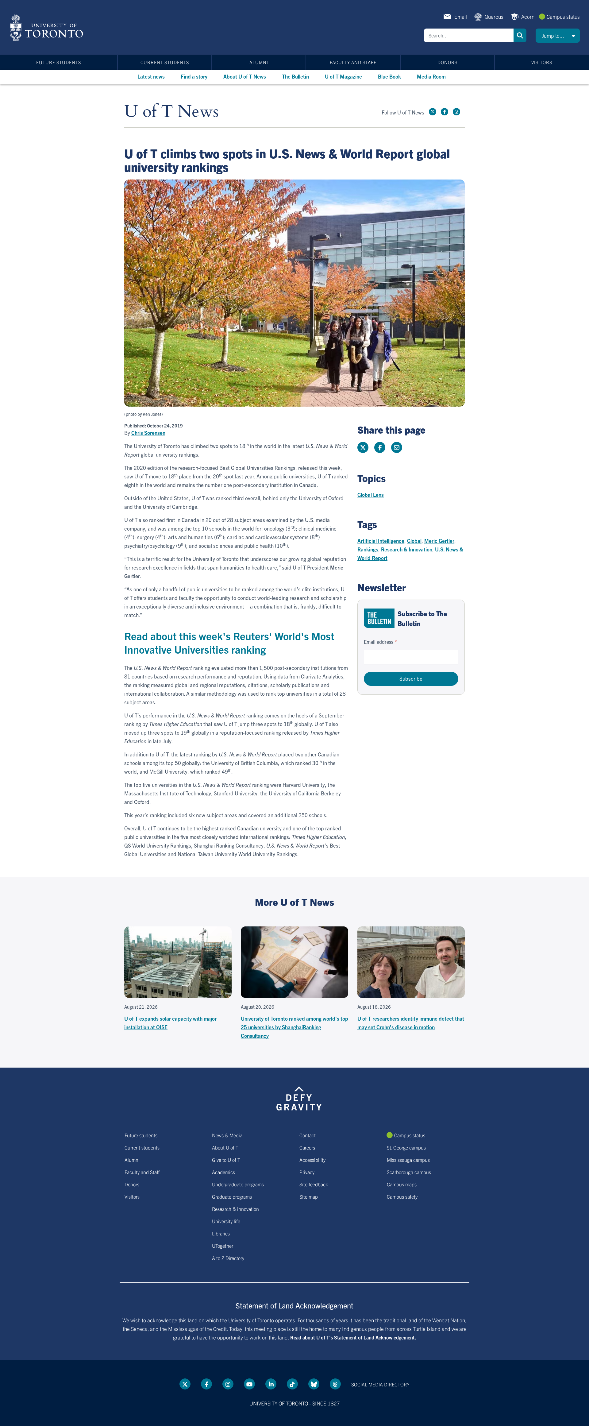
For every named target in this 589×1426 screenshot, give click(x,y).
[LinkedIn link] (270, 1383)
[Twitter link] (432, 111)
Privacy (306, 1172)
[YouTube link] (249, 1383)
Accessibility (312, 1160)
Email (460, 16)
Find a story (194, 76)
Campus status (563, 16)
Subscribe (410, 678)
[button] (558, 36)
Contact (307, 1135)
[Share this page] (396, 447)
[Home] (47, 27)
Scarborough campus (409, 1172)
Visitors (541, 62)
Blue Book (389, 76)
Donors (447, 62)
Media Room (431, 76)
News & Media (227, 1135)
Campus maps (402, 1184)
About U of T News (244, 76)
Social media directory (380, 1384)
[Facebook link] (444, 111)
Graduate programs (232, 1196)
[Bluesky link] (313, 1383)
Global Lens (370, 494)
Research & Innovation (406, 549)
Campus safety (402, 1196)
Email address (378, 642)
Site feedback (313, 1184)
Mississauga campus (408, 1160)
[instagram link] (456, 111)
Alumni (258, 62)
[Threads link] (335, 1383)
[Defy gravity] (299, 1097)
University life (226, 1221)
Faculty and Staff (353, 62)
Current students (165, 62)
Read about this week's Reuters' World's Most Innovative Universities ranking (229, 642)
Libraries (221, 1233)
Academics (223, 1172)
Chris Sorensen (148, 432)
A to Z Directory (228, 1258)
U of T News (171, 112)
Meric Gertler (439, 540)
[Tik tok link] (292, 1383)
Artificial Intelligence (380, 540)
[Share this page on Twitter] (362, 447)
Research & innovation (235, 1209)
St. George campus (406, 1147)
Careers (307, 1147)
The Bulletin (295, 76)
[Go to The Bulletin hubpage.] (379, 618)
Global (414, 540)
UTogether (222, 1245)
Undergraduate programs (238, 1184)
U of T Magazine (343, 76)
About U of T (225, 1147)
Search (520, 35)
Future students (58, 62)
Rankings (367, 549)
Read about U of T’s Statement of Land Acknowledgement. (353, 1337)
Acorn (527, 16)
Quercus (494, 16)
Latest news (151, 76)
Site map (308, 1196)
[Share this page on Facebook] (379, 447)
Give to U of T (226, 1160)
